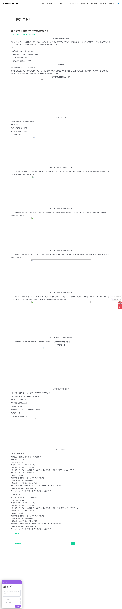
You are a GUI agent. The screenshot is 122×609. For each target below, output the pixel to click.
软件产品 (63, 3)
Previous (17, 543)
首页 (42, 3)
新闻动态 (83, 3)
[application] (56, 3)
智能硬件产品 (51, 3)
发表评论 (14, 34)
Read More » (15, 533)
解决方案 (73, 3)
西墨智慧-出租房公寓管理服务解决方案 (30, 31)
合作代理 (103, 3)
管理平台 (112, 3)
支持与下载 (94, 3)
